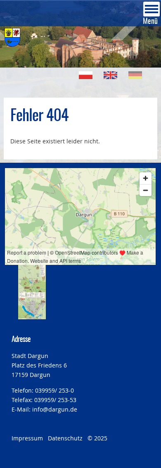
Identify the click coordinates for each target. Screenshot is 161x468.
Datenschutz (65, 438)
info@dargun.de (54, 409)
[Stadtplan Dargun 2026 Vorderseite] (31, 278)
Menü (150, 22)
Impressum (27, 438)
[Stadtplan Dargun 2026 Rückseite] (31, 305)
